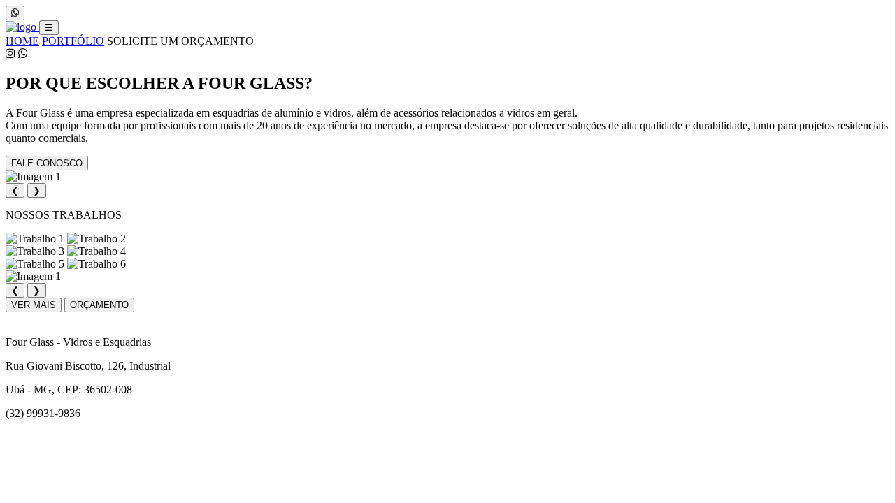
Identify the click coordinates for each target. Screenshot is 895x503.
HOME (22, 41)
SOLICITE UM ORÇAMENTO (180, 41)
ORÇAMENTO (99, 305)
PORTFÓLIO (73, 41)
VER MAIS (33, 305)
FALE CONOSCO (47, 163)
